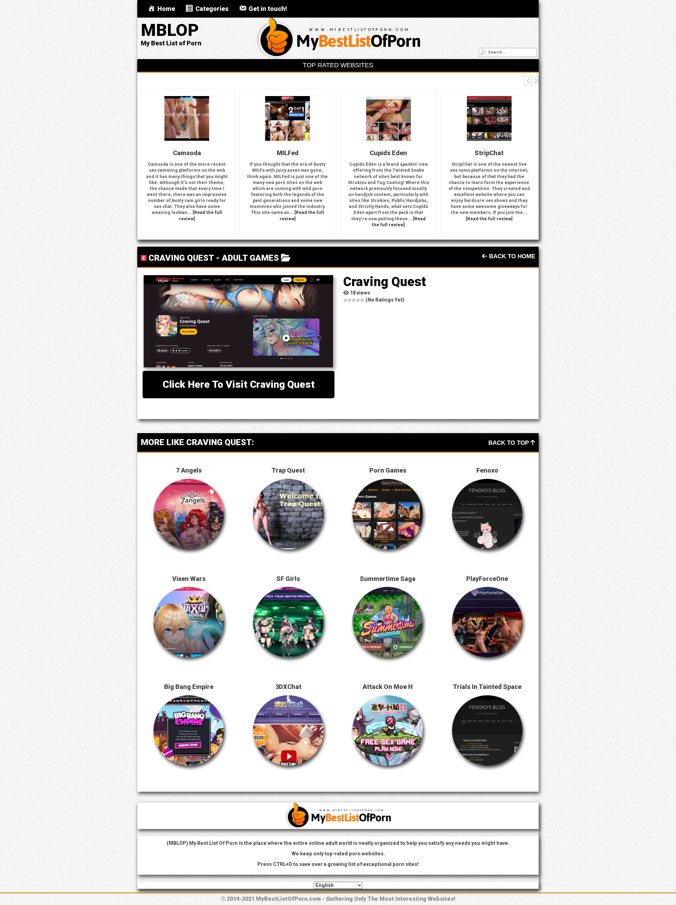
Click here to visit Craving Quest (239, 384)
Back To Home (511, 256)
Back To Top (509, 442)
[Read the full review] (484, 218)
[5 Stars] (362, 300)
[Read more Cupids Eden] (383, 118)
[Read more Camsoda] (182, 118)
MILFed (283, 153)
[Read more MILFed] (282, 118)
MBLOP (170, 30)
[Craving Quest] (238, 321)
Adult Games (250, 258)
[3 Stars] (354, 300)
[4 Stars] (358, 300)
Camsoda (182, 153)
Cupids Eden (383, 153)
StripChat (484, 153)
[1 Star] (345, 300)
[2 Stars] (350, 300)
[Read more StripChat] (484, 118)
